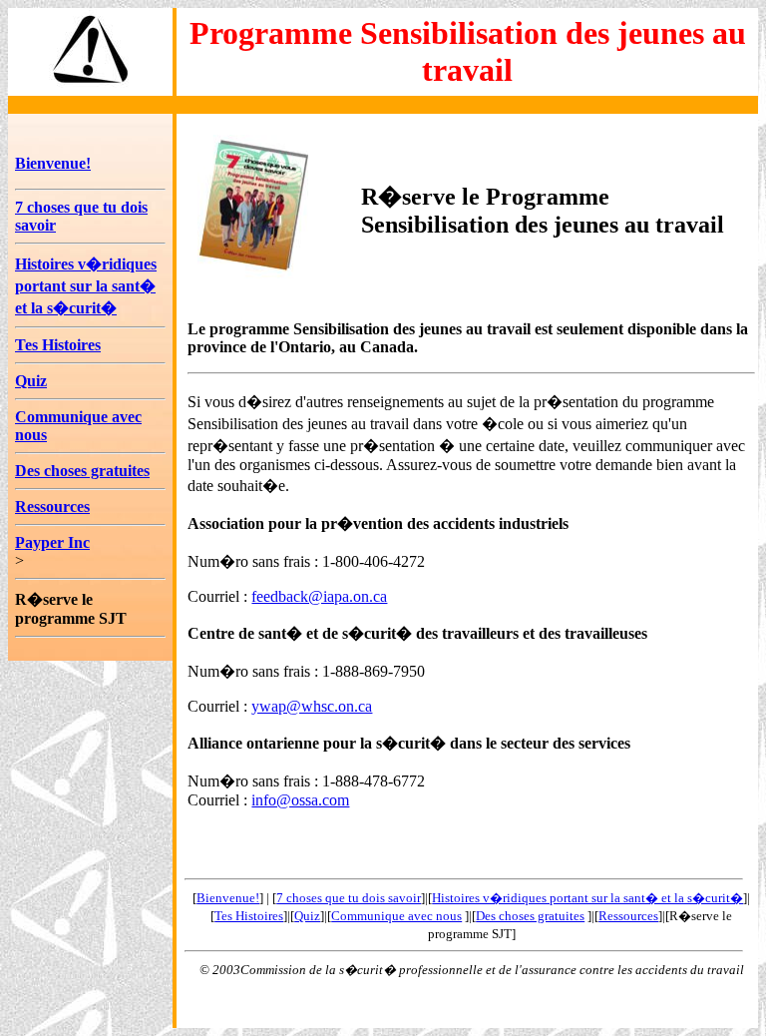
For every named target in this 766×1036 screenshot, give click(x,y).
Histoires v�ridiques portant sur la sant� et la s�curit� (86, 286)
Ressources (52, 506)
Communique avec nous (396, 915)
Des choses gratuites (82, 470)
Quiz (31, 380)
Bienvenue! (53, 163)
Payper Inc (52, 542)
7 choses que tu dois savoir (348, 897)
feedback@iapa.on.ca (319, 596)
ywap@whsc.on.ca (311, 706)
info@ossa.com (300, 799)
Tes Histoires (58, 344)
